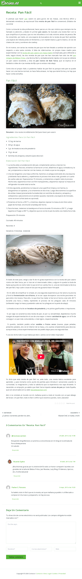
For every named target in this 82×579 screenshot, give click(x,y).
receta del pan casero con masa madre (37, 53)
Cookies (55, 574)
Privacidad (62, 574)
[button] (41, 3)
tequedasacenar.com (39, 390)
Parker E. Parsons (19, 487)
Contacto (39, 574)
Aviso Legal (47, 574)
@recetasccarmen (19, 436)
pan (25, 19)
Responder (15, 450)
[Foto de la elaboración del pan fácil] (34, 255)
